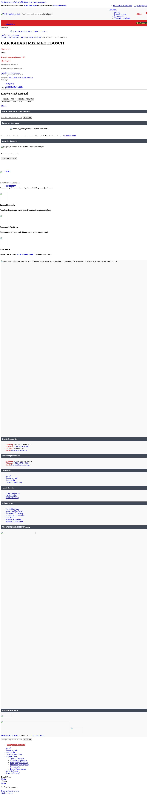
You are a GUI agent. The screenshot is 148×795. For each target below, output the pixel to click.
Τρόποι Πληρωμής (12, 509)
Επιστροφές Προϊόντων (14, 513)
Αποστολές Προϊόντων (14, 511)
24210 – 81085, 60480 (21, 446)
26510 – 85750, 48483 (21, 463)
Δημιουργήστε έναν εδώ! (10, 791)
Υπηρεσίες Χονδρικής (122, 18)
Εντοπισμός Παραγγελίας (15, 515)
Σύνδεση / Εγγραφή (13, 773)
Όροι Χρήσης (11, 517)
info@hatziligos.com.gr (19, 450)
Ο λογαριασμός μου (13, 494)
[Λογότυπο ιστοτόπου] (10, 14)
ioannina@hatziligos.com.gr (20, 465)
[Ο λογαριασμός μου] (134, 14)
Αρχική (117, 12)
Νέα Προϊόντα (141, 23)
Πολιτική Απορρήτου (13, 519)
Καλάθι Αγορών (11, 496)
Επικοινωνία (118, 16)
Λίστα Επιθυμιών (12, 498)
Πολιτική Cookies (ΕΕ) (14, 521)
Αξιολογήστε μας (140, 6)
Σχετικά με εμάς (120, 14)
